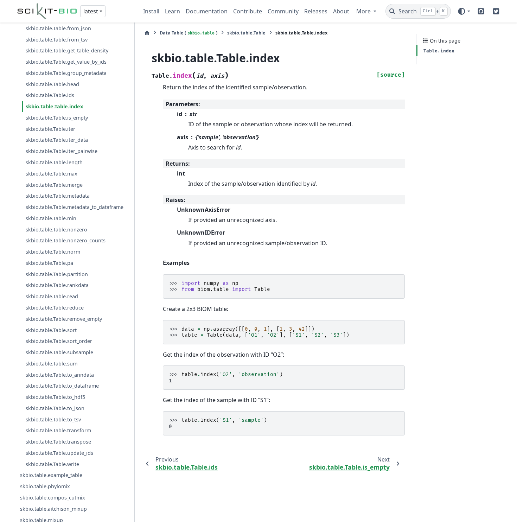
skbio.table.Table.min (51, 218)
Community (283, 11)
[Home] (147, 33)
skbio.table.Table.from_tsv (57, 39)
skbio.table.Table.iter (50, 129)
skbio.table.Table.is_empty (57, 117)
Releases (315, 11)
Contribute (247, 11)
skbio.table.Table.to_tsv (53, 419)
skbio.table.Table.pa (49, 263)
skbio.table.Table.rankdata (57, 285)
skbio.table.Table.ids (50, 95)
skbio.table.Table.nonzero (56, 229)
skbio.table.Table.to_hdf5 (55, 397)
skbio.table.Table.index (54, 106)
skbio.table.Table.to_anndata (60, 374)
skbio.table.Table (246, 33)
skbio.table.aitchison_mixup (53, 508)
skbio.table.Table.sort (51, 330)
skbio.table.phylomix (45, 486)
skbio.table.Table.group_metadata (66, 73)
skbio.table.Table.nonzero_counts (66, 240)
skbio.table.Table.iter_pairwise (61, 151)
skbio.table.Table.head (52, 84)
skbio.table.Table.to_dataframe (62, 385)
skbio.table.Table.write (52, 464)
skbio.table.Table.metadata (58, 195)
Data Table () (188, 33)
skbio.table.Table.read (52, 296)
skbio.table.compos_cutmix (52, 497)
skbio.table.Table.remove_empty (64, 319)
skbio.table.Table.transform (58, 430)
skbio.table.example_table (51, 475)
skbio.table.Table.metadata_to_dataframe (74, 207)
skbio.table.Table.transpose (58, 441)
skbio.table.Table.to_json (55, 408)
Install (151, 11)
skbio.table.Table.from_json (58, 28)
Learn (172, 11)
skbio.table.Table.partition (57, 274)
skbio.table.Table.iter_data (57, 140)
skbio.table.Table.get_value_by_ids (66, 61)
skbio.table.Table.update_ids (59, 453)
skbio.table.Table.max (51, 173)
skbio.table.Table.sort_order (59, 341)
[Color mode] (463, 11)
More (364, 11)
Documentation (207, 11)
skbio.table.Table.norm (53, 251)
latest (90, 11)
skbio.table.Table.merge (54, 185)
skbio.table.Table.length (54, 162)
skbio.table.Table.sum (51, 363)
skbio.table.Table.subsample (59, 352)
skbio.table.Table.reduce (55, 307)
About (341, 11)
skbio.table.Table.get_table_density (67, 50)
